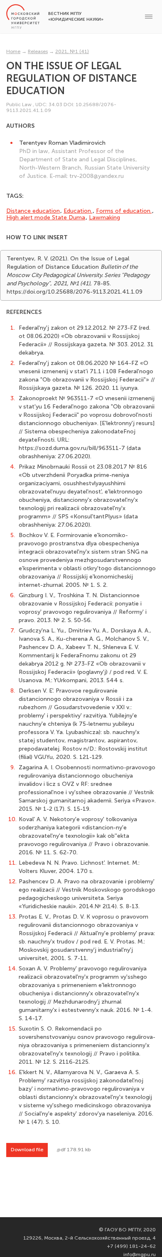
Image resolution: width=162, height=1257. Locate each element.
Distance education (33, 210)
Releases (38, 51)
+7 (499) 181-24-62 (131, 1246)
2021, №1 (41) (72, 51)
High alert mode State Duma (45, 217)
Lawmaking (104, 217)
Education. (78, 210)
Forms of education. (124, 210)
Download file (27, 1149)
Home (13, 51)
